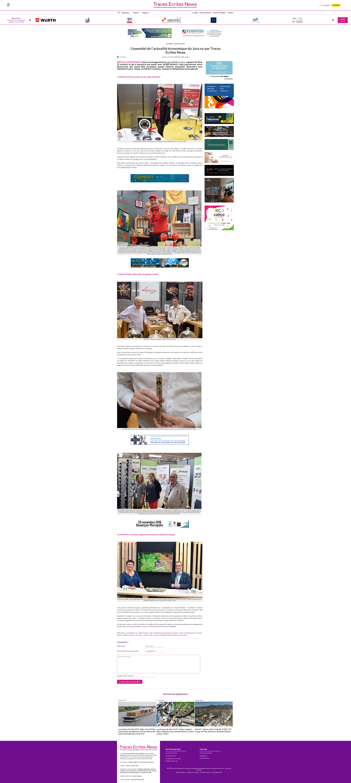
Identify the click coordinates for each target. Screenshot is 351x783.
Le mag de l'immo (204, 758)
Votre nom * (121, 646)
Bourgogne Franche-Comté (173, 633)
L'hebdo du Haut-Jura (172, 761)
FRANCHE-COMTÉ (179, 44)
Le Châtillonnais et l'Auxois (173, 758)
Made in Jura (133, 633)
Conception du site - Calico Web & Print (210, 772)
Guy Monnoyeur (190, 633)
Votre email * (127, 651)
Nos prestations (205, 13)
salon (151, 633)
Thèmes (136, 13)
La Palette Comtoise (166, 635)
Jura (127, 633)
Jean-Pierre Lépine (142, 635)
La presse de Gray (171, 756)
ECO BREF (169, 44)
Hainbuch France (128, 635)
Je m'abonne (336, 5)
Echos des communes (206, 753)
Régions (145, 13)
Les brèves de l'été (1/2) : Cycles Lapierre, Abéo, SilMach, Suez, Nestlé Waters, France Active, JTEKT (175, 731)
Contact (230, 13)
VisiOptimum (158, 633)
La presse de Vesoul (171, 753)
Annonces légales (219, 13)
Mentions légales (181, 772)
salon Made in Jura (176, 62)
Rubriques (125, 13)
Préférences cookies (192, 772)
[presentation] (30, 20)
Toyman (199, 633)
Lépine (119, 635)
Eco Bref (123, 57)
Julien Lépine (154, 635)
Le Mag (195, 13)
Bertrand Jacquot (180, 635)
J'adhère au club (342, 20)
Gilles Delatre (144, 633)
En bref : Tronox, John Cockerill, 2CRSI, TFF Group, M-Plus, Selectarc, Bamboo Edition (213, 730)
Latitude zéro (203, 756)
